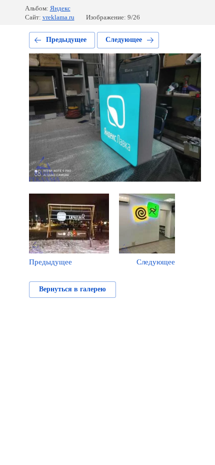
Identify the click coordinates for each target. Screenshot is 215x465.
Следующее (124, 39)
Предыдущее (66, 39)
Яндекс (60, 8)
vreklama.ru (58, 17)
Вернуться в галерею (72, 289)
